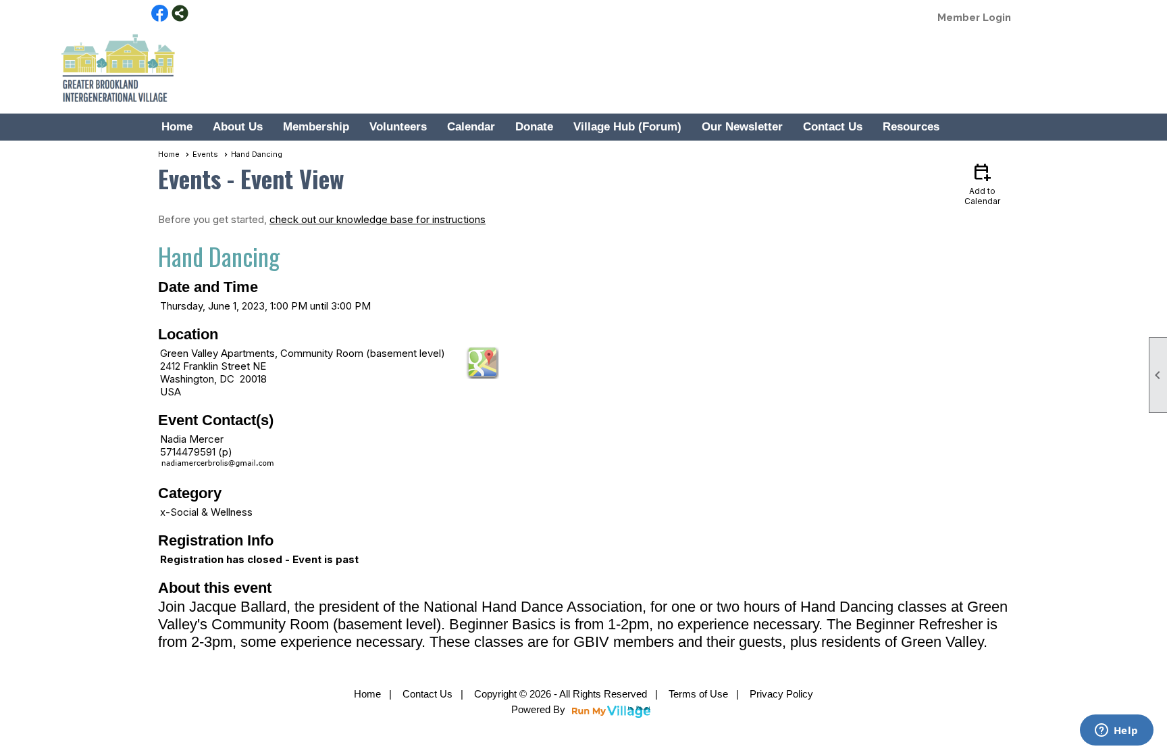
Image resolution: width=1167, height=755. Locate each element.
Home (176, 126)
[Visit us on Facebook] (159, 14)
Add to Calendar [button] (982, 183)
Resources (911, 126)
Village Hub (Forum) (627, 126)
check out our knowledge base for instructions (377, 219)
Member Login (974, 17)
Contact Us (832, 126)
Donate (534, 126)
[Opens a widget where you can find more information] (1116, 731)
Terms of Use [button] (698, 694)
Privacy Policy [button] (781, 694)
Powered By (539, 709)
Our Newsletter (742, 126)
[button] (237, 127)
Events (205, 154)
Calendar (471, 126)
